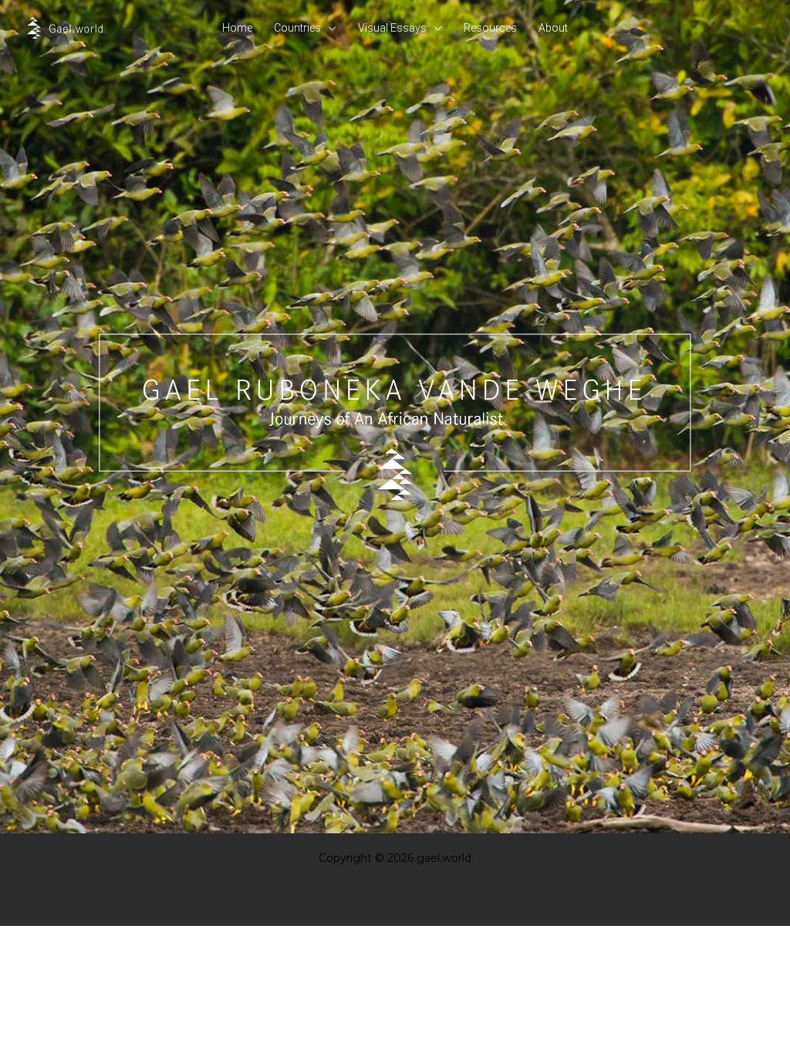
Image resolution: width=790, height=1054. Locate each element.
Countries (297, 27)
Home (237, 27)
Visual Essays (392, 27)
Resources (490, 27)
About (553, 27)
